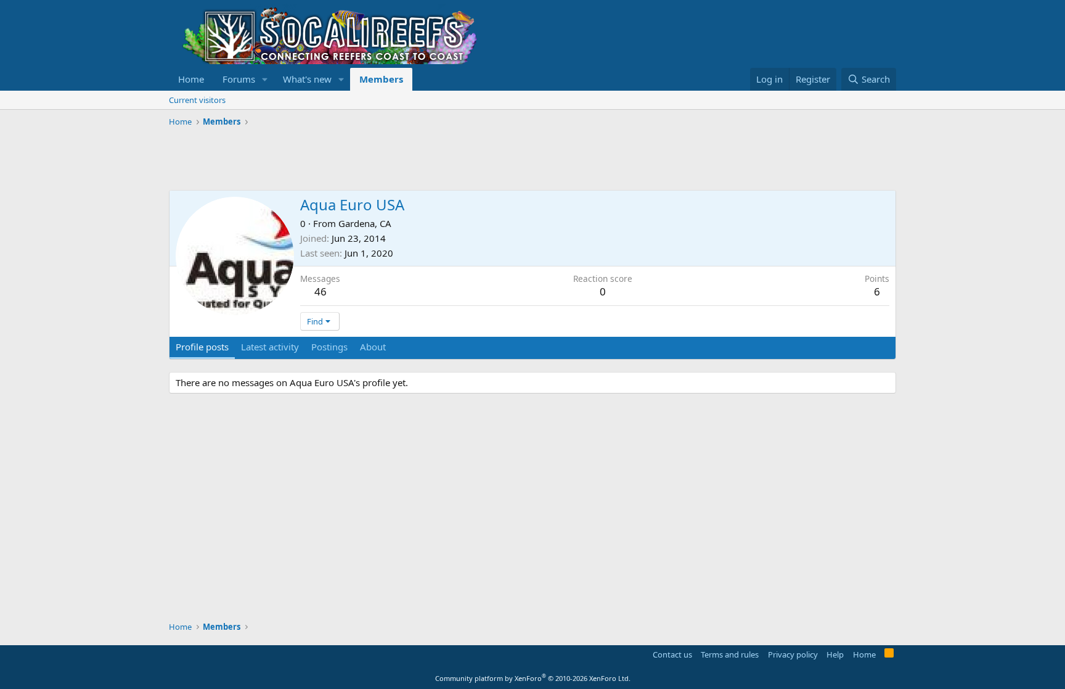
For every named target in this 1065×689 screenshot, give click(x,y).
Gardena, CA (364, 223)
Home (191, 79)
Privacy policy (793, 654)
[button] (265, 79)
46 (320, 291)
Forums (238, 79)
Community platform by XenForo (532, 678)
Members (381, 79)
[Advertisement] (393, 159)
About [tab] (373, 346)
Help (835, 654)
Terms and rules (730, 654)
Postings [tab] (329, 346)
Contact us (672, 654)
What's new (307, 79)
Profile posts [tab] (202, 346)
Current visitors (197, 99)
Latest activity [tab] (270, 346)
